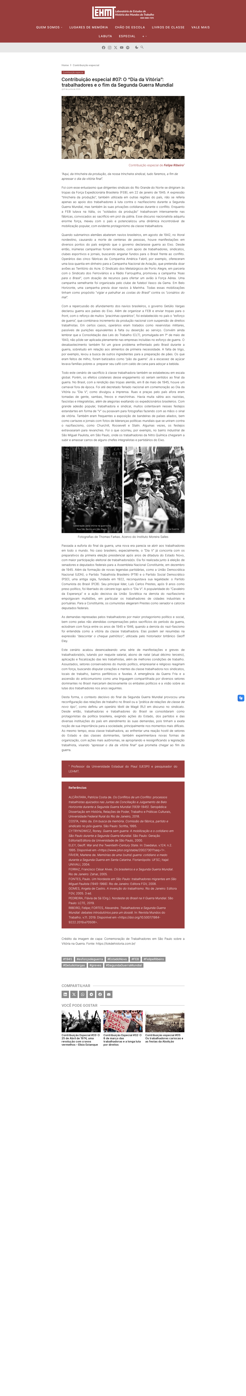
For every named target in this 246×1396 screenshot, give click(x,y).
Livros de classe (168, 27)
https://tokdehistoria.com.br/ (115, 943)
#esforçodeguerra (90, 959)
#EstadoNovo (117, 959)
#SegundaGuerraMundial (124, 965)
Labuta (105, 36)
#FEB (135, 959)
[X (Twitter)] (74, 994)
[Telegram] (91, 994)
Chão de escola (130, 27)
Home (65, 65)
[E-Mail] (108, 994)
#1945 (67, 959)
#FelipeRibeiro (154, 959)
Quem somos (48, 27)
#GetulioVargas (74, 965)
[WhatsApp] (82, 994)
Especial (127, 36)
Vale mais (200, 27)
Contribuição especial (86, 65)
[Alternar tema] (137, 47)
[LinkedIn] (65, 994)
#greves (95, 965)
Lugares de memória (88, 27)
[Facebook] (100, 994)
